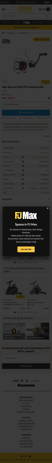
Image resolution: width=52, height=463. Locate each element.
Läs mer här (26, 249)
